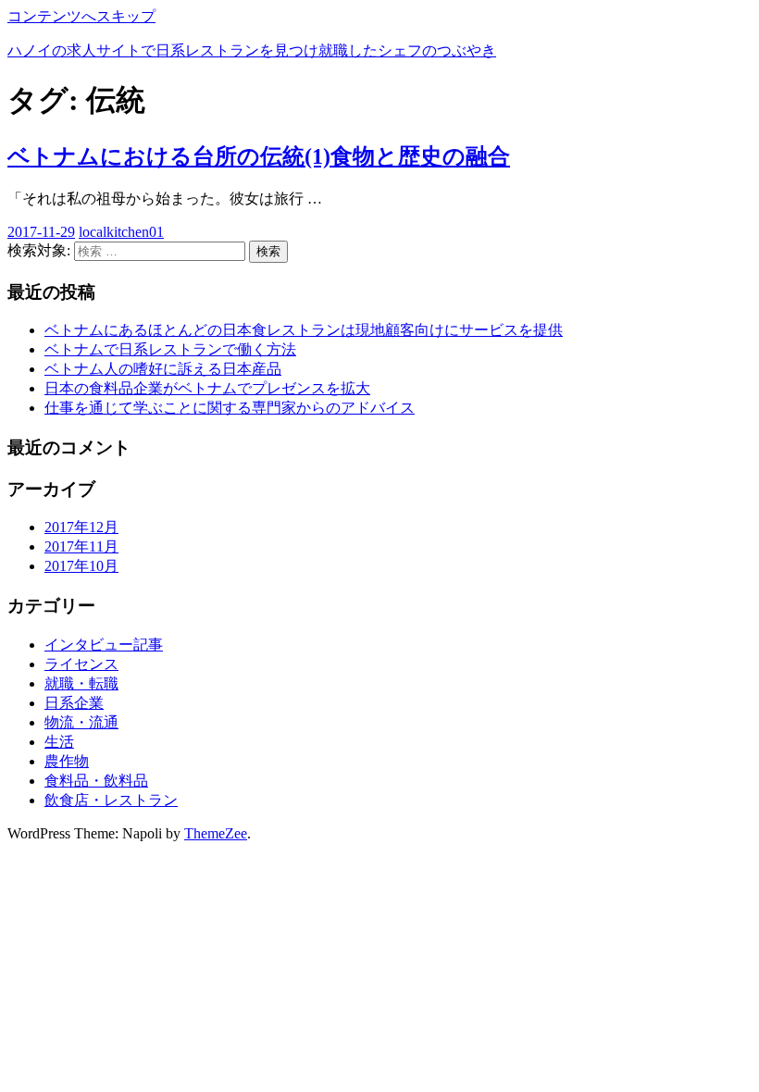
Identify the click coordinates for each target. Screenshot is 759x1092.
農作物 (66, 761)
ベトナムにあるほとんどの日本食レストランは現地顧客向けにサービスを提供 (303, 330)
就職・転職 (81, 683)
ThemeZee (215, 833)
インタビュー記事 (103, 644)
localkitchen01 (121, 232)
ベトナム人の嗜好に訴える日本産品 (162, 369)
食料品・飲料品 (96, 780)
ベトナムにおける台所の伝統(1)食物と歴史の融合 (258, 156)
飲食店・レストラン (111, 800)
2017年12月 (81, 527)
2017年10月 (81, 566)
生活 (59, 742)
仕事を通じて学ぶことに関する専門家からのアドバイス (229, 408)
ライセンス (81, 664)
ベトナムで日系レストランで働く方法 (170, 349)
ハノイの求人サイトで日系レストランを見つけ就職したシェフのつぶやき (251, 50)
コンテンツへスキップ (81, 16)
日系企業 (74, 703)
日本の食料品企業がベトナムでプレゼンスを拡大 (207, 388)
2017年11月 (81, 546)
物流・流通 (81, 722)
